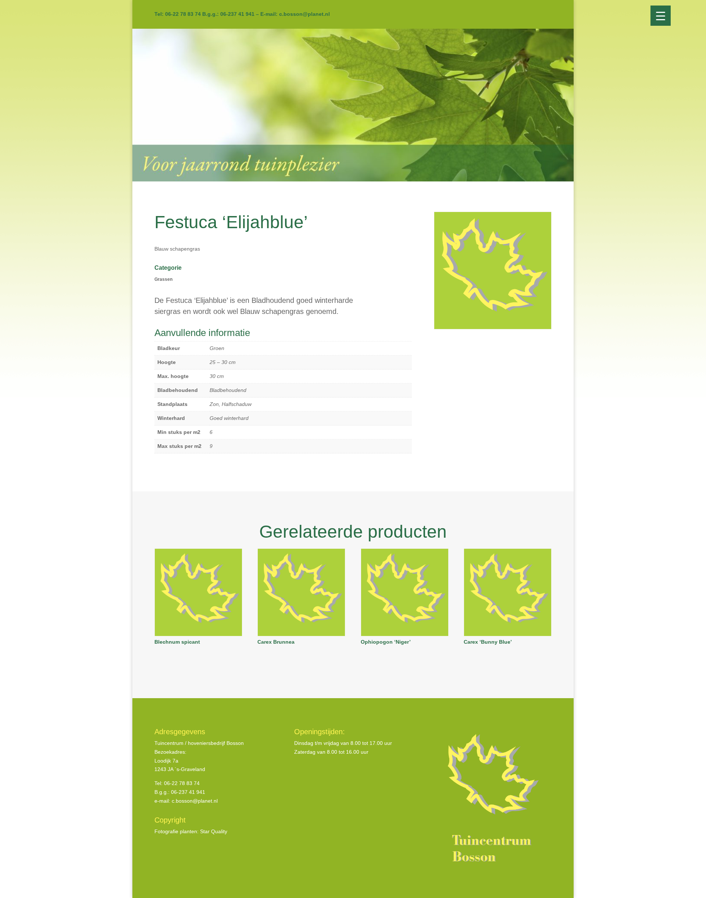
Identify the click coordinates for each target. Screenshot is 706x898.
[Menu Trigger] (660, 16)
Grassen (163, 279)
